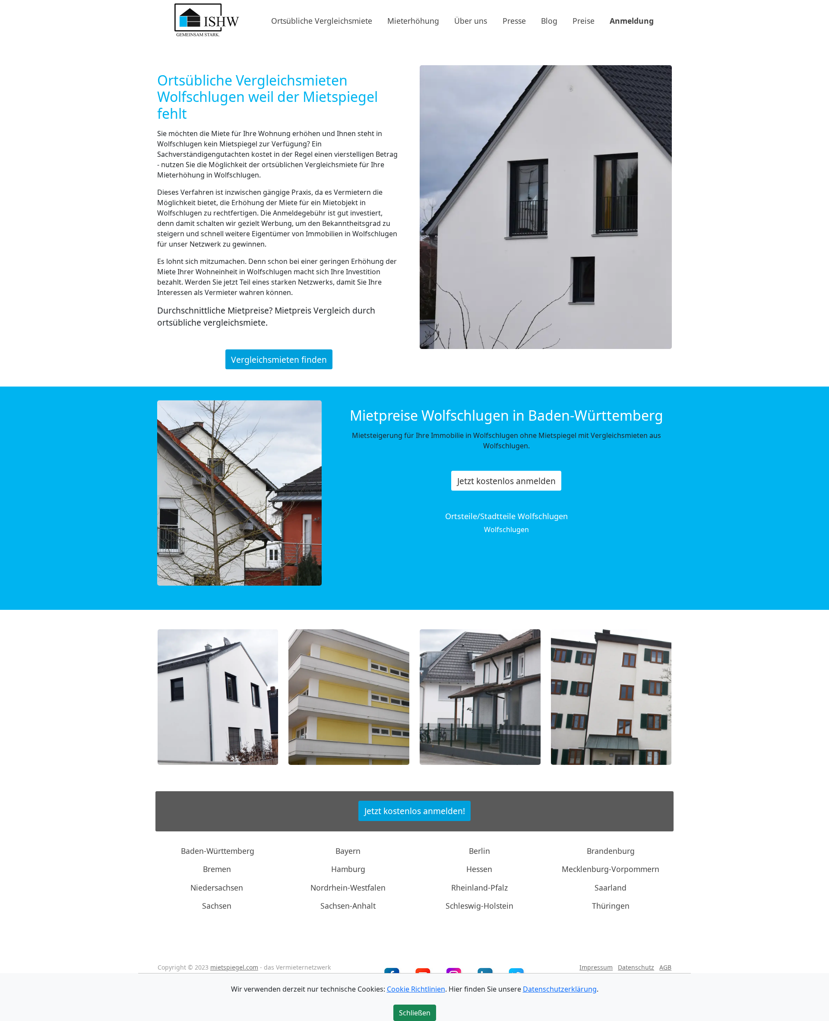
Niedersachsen (216, 887)
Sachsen (216, 906)
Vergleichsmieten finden (279, 359)
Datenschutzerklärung (560, 989)
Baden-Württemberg (217, 851)
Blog (549, 20)
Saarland (610, 887)
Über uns (470, 20)
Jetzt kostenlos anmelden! (414, 811)
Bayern (348, 851)
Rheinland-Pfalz (479, 887)
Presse (514, 20)
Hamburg (348, 869)
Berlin (479, 851)
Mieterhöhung (413, 20)
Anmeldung (632, 20)
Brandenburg (611, 851)
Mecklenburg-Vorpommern (610, 869)
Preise (584, 20)
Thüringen (611, 906)
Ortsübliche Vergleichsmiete (321, 20)
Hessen (479, 869)
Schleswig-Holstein (479, 906)
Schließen (414, 1013)
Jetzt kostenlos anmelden (506, 481)
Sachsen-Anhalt (348, 906)
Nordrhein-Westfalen (348, 887)
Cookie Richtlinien (416, 989)
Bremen (217, 869)
